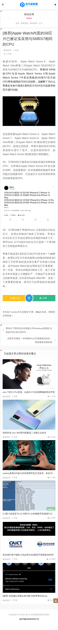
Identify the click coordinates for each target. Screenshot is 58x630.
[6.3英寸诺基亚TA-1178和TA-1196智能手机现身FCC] (29, 496)
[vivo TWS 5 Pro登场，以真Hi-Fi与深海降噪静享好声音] (29, 374)
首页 (17, 23)
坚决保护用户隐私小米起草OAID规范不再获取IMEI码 (28, 555)
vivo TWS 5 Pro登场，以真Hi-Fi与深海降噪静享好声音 (29, 392)
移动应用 (33, 23)
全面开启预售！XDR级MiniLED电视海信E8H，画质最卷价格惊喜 (29, 340)
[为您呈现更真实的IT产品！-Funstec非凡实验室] (29, 4)
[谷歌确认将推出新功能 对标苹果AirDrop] (29, 578)
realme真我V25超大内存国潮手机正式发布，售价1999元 (29, 473)
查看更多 (24, 23)
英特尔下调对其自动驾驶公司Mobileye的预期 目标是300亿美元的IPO (29, 330)
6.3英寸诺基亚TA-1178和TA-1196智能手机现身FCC (28, 513)
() (16, 298)
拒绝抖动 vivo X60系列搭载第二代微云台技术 (24, 432)
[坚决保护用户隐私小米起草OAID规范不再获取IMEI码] (29, 537)
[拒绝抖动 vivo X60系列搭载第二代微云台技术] (29, 414)
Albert (38, 312)
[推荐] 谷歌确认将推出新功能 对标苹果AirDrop (25, 596)
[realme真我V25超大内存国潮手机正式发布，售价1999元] (29, 455)
